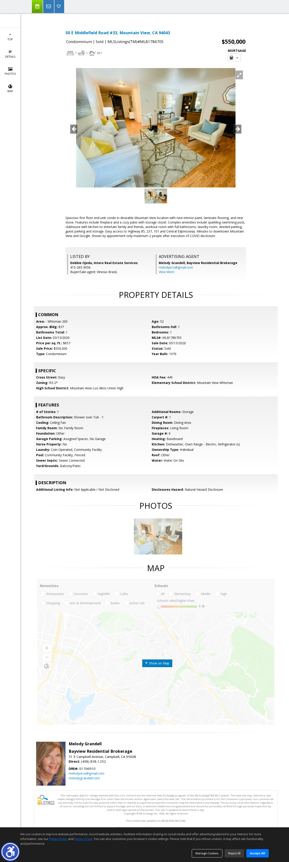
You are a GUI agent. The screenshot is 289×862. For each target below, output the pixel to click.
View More (166, 272)
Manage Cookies (207, 853)
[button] (10, 851)
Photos (10, 74)
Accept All (257, 853)
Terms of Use (83, 839)
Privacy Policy (58, 839)
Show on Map (158, 663)
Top (10, 39)
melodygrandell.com (84, 778)
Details (10, 57)
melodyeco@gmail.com (176, 267)
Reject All (234, 853)
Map (10, 91)
